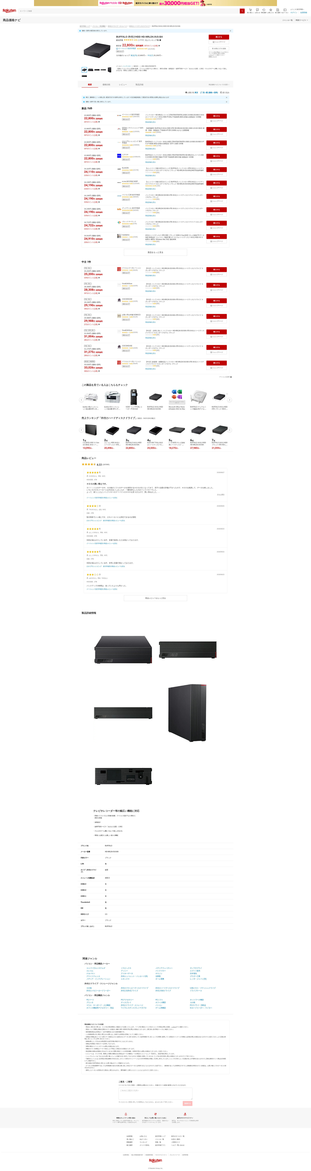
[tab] (90, 85)
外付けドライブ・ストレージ (117, 26)
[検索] (242, 11)
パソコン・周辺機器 (98, 26)
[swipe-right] (229, 400)
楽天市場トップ (85, 26)
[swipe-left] (81, 400)
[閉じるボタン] (230, 31)
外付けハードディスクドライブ (139, 26)
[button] (257, 10)
